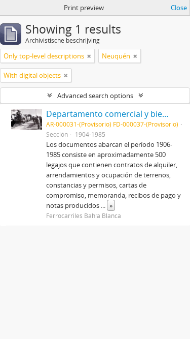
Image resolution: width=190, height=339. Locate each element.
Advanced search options (95, 95)
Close (179, 7)
